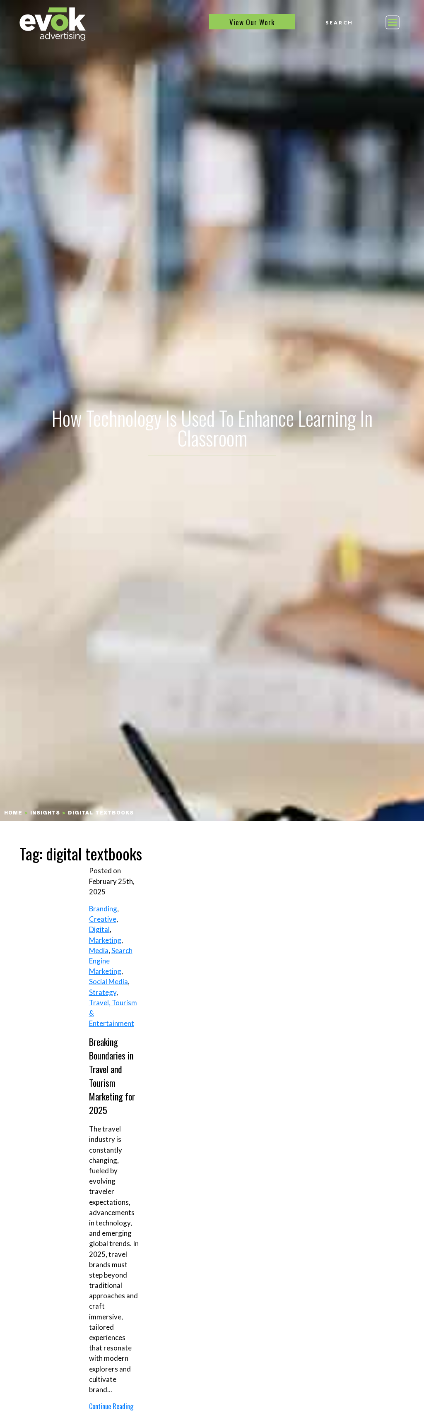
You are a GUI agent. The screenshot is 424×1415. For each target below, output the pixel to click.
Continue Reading (111, 1406)
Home (13, 813)
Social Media (108, 981)
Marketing (105, 940)
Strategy (102, 992)
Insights (45, 813)
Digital (99, 929)
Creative (102, 919)
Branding (103, 908)
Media (98, 950)
